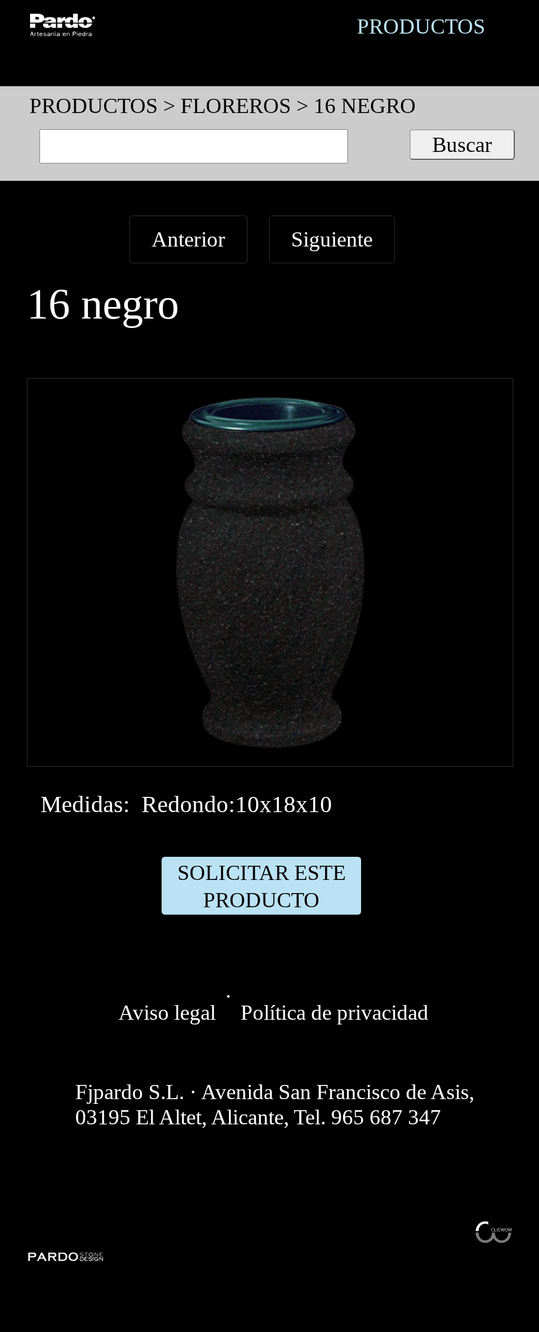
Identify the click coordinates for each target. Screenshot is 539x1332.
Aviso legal (167, 1012)
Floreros (236, 106)
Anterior (188, 239)
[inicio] (62, 29)
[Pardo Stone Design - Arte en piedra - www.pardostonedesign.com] (66, 1255)
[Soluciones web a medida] (493, 1236)
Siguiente (332, 239)
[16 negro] (270, 754)
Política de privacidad (334, 1012)
